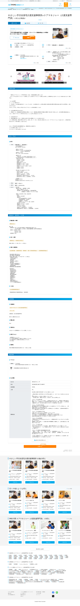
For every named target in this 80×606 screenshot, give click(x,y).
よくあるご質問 (38, 593)
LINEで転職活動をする (11, 594)
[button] (11, 76)
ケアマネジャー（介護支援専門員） (38, 8)
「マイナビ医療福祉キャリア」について (26, 591)
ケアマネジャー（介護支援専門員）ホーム (25, 8)
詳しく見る (68, 48)
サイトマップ (38, 594)
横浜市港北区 (50, 8)
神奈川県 (46, 8)
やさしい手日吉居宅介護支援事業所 (58, 8)
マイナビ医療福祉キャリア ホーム (13, 8)
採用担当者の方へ (23, 594)
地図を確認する (23, 58)
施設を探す (9, 593)
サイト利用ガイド (23, 593)
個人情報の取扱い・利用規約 (40, 591)
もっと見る (70, 488)
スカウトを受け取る (11, 591)
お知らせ (21, 596)
